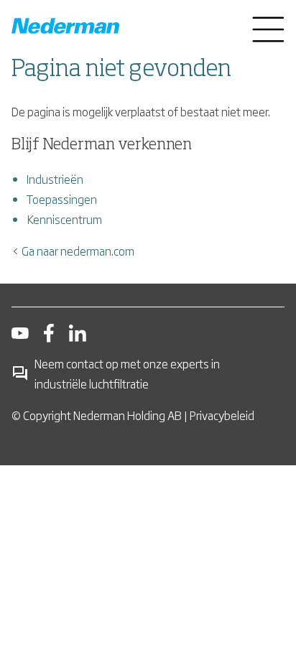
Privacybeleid (222, 415)
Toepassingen (62, 199)
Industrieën (55, 178)
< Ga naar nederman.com (72, 250)
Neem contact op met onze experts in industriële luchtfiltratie (127, 373)
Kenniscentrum (64, 219)
